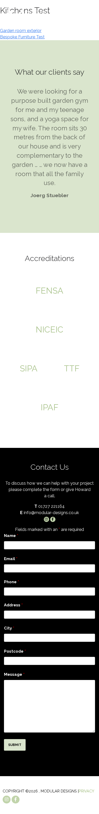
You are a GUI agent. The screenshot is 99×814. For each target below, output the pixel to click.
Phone (11, 582)
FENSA (49, 290)
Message (14, 674)
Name (11, 535)
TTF (71, 368)
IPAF (49, 407)
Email (10, 558)
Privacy (86, 791)
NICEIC (49, 329)
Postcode (15, 651)
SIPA (28, 368)
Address (13, 605)
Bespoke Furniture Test (22, 36)
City (9, 628)
